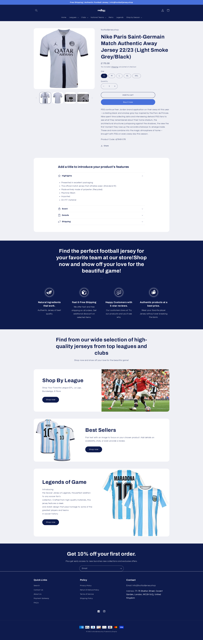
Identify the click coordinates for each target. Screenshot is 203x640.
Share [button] (106, 146)
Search (37, 585)
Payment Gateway (41, 598)
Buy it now (128, 102)
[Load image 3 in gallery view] (70, 98)
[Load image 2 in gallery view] (57, 98)
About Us (37, 594)
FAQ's (36, 603)
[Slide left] (36, 97)
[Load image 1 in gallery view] (45, 98)
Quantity (104, 81)
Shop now (50, 400)
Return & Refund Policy (89, 590)
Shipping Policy (86, 598)
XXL (136, 76)
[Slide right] (92, 97)
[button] (36, 10)
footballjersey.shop (97, 631)
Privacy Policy (86, 585)
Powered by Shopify (110, 631)
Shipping (114, 67)
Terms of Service (87, 594)
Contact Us (38, 590)
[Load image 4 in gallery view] (83, 98)
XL (127, 76)
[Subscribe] (121, 568)
